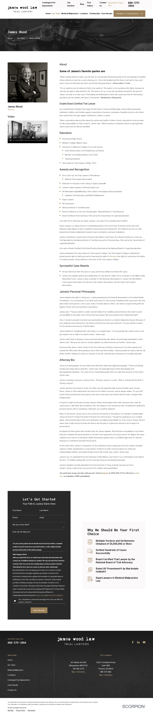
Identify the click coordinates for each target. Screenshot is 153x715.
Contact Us (12, 690)
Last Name (44, 510)
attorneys (113, 256)
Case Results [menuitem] (106, 13)
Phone (15, 517)
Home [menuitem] (48, 13)
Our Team (11, 665)
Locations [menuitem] (84, 13)
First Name (17, 510)
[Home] (22, 9)
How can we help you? (21, 532)
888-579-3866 (134, 4)
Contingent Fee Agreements (19, 680)
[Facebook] (132, 642)
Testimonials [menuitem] (94, 13)
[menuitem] (11, 710)
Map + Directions (78, 672)
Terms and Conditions (55, 595)
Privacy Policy (40, 595)
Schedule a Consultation (127, 13)
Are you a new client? (21, 525)
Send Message (39, 610)
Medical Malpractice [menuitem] (70, 13)
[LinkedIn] (138, 642)
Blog (82, 4)
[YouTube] (144, 642)
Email (42, 517)
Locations (12, 675)
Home (10, 660)
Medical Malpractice (15, 670)
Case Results (13, 685)
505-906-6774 (78, 669)
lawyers (105, 473)
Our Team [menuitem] (56, 13)
